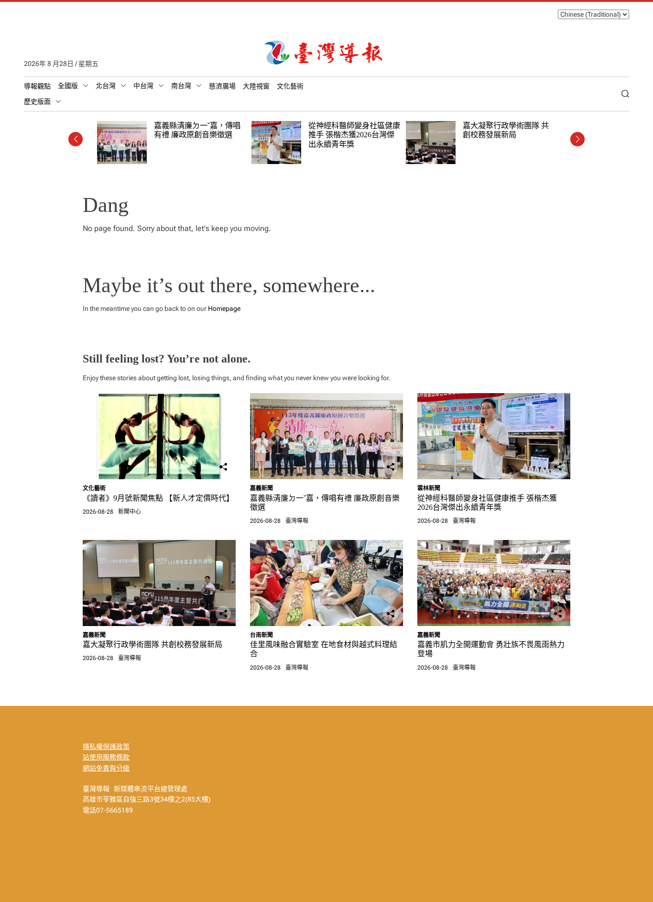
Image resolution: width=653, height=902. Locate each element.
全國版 (68, 85)
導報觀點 (37, 86)
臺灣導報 (296, 520)
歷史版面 (37, 101)
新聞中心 (129, 511)
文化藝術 (290, 86)
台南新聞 (261, 635)
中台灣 (143, 85)
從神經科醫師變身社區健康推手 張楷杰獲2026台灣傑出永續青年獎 (354, 135)
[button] (75, 139)
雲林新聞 (428, 488)
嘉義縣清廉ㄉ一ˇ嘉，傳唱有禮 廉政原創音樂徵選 (197, 130)
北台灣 (106, 85)
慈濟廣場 (222, 86)
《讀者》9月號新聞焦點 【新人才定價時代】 (158, 498)
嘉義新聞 (261, 488)
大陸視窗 (256, 86)
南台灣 (181, 85)
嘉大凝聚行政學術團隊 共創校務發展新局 (506, 130)
